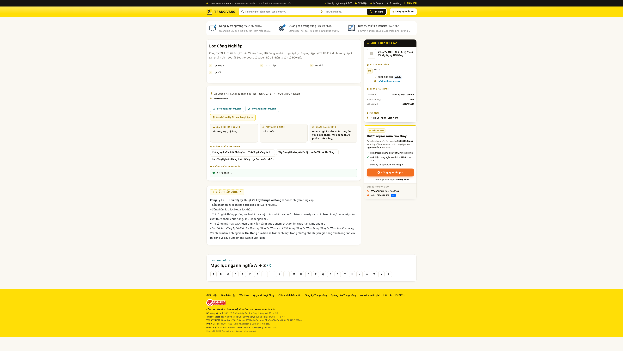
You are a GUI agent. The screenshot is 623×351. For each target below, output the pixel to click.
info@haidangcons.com (389, 81)
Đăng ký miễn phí (405, 11)
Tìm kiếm (378, 11)
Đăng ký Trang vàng (316, 295)
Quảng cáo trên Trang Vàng (387, 3)
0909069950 (221, 98)
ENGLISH (412, 3)
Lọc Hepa (219, 65)
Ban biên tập (228, 295)
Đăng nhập (403, 179)
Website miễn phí (369, 295)
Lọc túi (217, 72)
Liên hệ (387, 295)
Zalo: (383, 195)
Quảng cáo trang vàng (310, 26)
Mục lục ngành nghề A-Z (339, 3)
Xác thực (244, 295)
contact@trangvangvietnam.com (260, 327)
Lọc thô (319, 65)
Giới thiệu (362, 3)
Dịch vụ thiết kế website (378, 26)
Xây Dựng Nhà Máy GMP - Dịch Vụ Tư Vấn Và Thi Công (306, 152)
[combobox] (281, 11)
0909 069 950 (385, 77)
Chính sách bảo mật (289, 295)
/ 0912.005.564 (385, 191)
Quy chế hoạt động (264, 295)
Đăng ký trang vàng (240, 26)
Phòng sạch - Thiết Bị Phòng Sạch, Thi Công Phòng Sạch (241, 152)
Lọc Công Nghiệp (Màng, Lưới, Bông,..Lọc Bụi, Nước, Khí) (242, 159)
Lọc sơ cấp (270, 65)
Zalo (399, 77)
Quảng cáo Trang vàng (343, 295)
